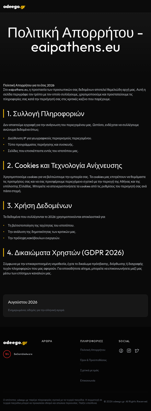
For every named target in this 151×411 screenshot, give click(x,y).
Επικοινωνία (87, 380)
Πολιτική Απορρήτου (92, 350)
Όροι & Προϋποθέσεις (93, 360)
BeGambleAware (23, 354)
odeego (14, 6)
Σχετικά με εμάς (89, 370)
